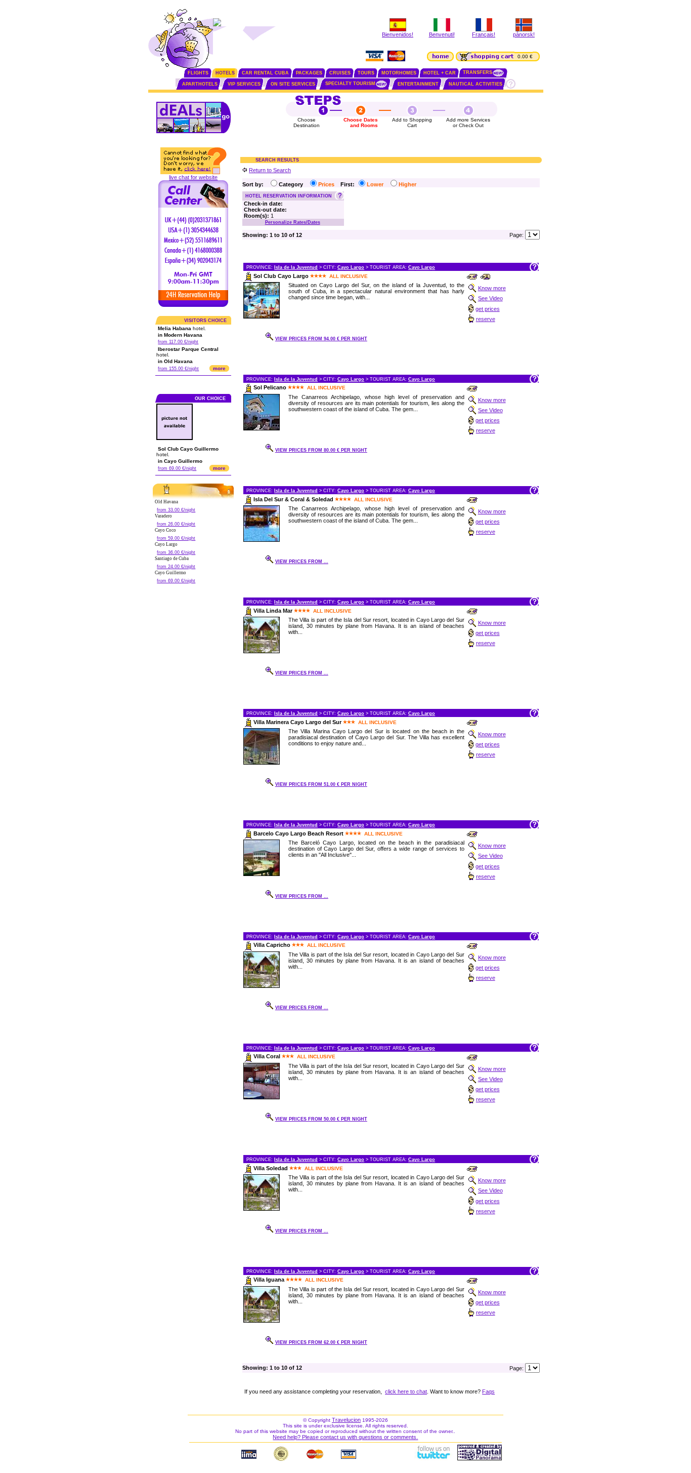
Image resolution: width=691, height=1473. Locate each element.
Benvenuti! (442, 34)
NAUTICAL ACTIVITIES (475, 84)
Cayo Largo (350, 267)
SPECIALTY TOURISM (350, 83)
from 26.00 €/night (176, 524)
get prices (488, 309)
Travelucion (346, 1420)
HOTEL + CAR (439, 72)
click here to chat (406, 1391)
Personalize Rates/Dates (292, 222)
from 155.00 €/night (178, 368)
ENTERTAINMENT (418, 84)
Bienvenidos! (397, 34)
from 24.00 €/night (176, 566)
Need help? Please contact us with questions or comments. (345, 1437)
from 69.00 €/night (177, 468)
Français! (483, 34)
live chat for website (193, 177)
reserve (485, 319)
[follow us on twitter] (433, 1458)
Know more (492, 288)
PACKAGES (309, 72)
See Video (490, 298)
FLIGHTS (198, 72)
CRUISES (340, 72)
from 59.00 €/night (176, 538)
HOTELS (225, 72)
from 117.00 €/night (178, 341)
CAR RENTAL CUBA (265, 72)
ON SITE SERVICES (293, 84)
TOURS (366, 72)
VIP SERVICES (244, 84)
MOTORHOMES (398, 72)
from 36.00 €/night (176, 552)
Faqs (488, 1391)
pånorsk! (524, 34)
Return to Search (270, 170)
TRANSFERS (477, 72)
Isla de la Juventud (296, 267)
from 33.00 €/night (176, 509)
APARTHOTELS (200, 84)
